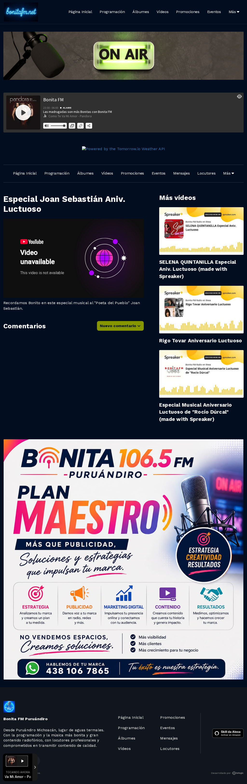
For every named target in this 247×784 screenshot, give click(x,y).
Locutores (206, 173)
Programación (112, 11)
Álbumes (140, 11)
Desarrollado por (221, 773)
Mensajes (181, 173)
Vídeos (162, 11)
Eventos (214, 11)
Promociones (187, 11)
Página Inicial (80, 11)
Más (233, 11)
